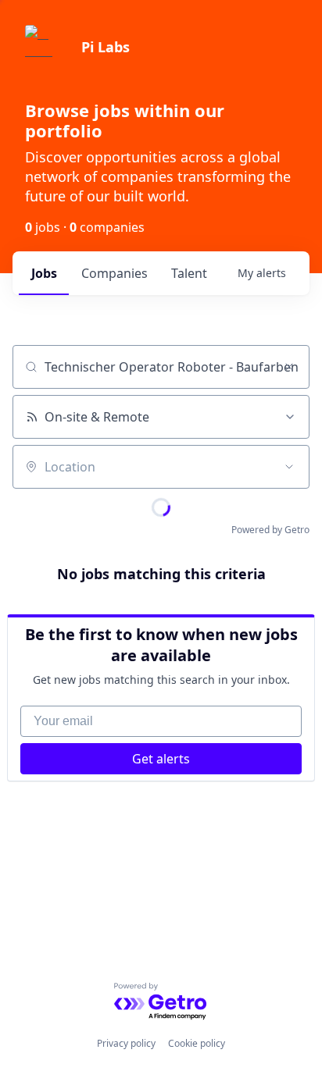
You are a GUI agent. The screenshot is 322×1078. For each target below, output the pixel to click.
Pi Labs (105, 46)
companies (114, 273)
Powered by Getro (270, 529)
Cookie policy (196, 1043)
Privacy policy (126, 1043)
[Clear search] (289, 367)
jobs (44, 273)
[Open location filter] (289, 467)
